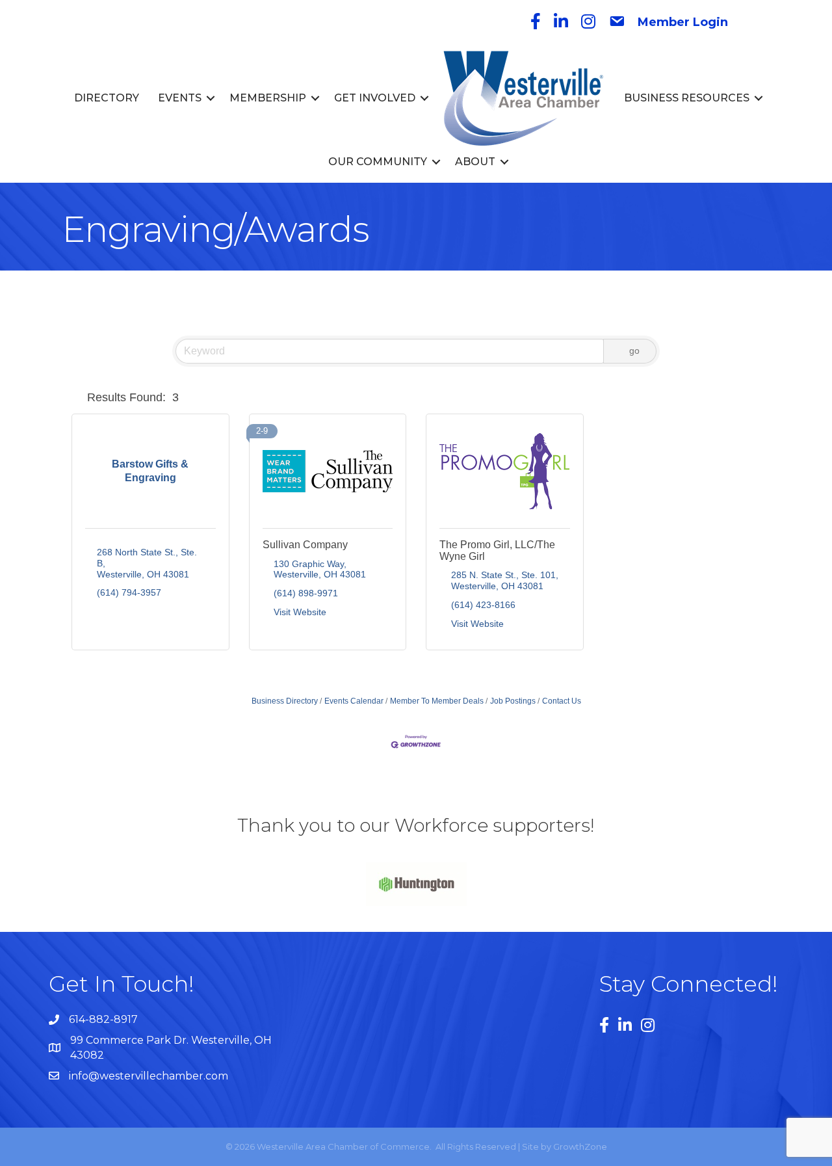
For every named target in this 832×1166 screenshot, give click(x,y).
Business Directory (285, 701)
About (475, 161)
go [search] (634, 350)
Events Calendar (354, 701)
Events (180, 98)
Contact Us (561, 701)
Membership (267, 98)
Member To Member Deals (437, 701)
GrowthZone (580, 1146)
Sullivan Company (305, 544)
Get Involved (374, 98)
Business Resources (686, 98)
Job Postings (513, 701)
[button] (77, 397)
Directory (106, 98)
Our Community (377, 161)
